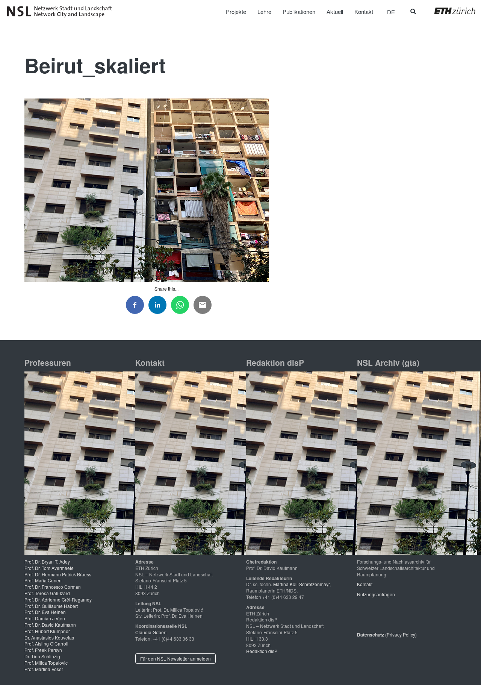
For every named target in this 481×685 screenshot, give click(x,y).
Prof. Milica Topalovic (46, 662)
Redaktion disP (261, 651)
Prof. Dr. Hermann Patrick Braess (57, 574)
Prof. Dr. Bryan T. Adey (47, 561)
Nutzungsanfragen (376, 594)
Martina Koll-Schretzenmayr (301, 584)
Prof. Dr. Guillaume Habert (51, 606)
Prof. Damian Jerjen (44, 618)
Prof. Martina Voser (43, 669)
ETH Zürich (448, 11)
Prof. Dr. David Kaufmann (50, 624)
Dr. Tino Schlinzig (42, 656)
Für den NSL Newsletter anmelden (175, 658)
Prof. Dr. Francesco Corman (52, 586)
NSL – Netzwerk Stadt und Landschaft (62, 11)
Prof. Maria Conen (43, 580)
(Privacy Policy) (387, 634)
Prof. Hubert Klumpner (47, 631)
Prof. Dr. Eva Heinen (45, 612)
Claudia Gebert (150, 632)
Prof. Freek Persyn (43, 650)
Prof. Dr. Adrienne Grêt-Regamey (58, 599)
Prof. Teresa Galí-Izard (47, 593)
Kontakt (364, 584)
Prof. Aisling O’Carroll (46, 643)
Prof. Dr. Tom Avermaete (49, 568)
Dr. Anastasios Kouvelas (49, 637)
